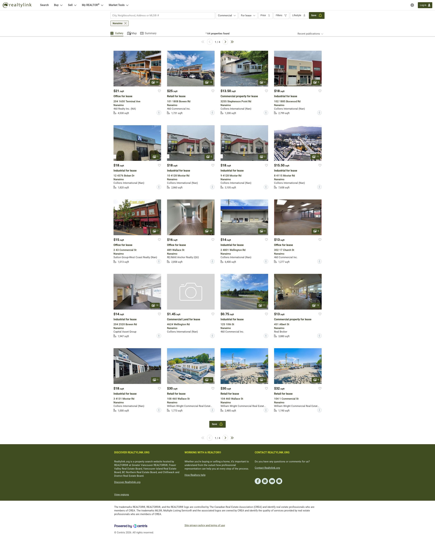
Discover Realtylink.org (127, 482)
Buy (56, 5)
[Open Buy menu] (61, 5)
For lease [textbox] (246, 15)
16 (211, 379)
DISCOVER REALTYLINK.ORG (132, 452)
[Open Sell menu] (75, 5)
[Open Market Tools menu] (127, 5)
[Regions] (412, 5)
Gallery (119, 33)
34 (211, 231)
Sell (70, 5)
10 (157, 305)
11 (318, 156)
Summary (150, 33)
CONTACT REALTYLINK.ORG (272, 452)
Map (134, 33)
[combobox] (162, 15)
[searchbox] (160, 15)
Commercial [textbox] (225, 15)
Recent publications (309, 33)
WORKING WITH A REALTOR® (203, 452)
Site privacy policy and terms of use (205, 525)
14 (211, 82)
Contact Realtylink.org (267, 467)
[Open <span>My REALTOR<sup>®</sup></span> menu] (102, 5)
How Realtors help (195, 475)
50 (157, 82)
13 (318, 305)
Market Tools (117, 5)
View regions (121, 494)
